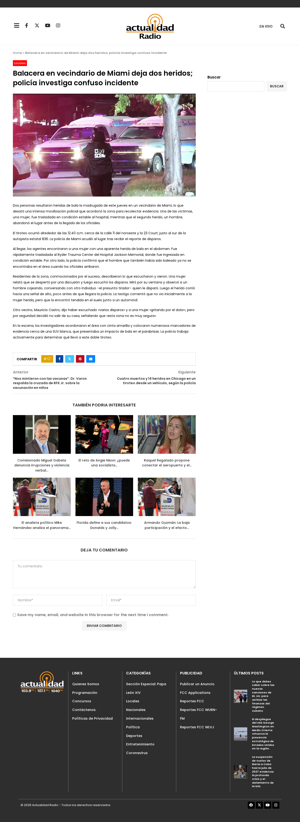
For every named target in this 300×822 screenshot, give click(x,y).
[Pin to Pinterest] (80, 359)
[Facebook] (251, 805)
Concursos (81, 701)
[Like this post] (48, 359)
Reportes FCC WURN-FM (198, 714)
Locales (132, 701)
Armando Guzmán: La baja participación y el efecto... (167, 525)
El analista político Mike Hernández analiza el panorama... (42, 525)
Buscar (214, 77)
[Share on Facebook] (59, 359)
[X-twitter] (37, 25)
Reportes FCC (192, 701)
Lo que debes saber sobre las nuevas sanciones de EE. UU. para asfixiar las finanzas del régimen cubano (263, 696)
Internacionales (140, 718)
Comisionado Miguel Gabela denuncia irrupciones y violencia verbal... (41, 465)
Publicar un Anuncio (197, 684)
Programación (84, 692)
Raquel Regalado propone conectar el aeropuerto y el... (167, 463)
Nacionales (136, 709)
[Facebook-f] (26, 25)
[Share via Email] (90, 359)
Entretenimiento (140, 744)
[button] (282, 26)
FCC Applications (195, 692)
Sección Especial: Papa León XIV (146, 688)
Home (17, 53)
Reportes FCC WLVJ (197, 727)
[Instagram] (58, 25)
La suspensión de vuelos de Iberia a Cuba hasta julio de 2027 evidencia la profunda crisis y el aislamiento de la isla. (263, 771)
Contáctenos (84, 709)
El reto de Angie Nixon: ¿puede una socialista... (104, 463)
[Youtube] (47, 25)
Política (133, 727)
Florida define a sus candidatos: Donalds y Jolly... (104, 525)
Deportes (134, 735)
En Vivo (266, 27)
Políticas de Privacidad (92, 718)
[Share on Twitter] (69, 359)
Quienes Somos (85, 684)
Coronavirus (137, 753)
